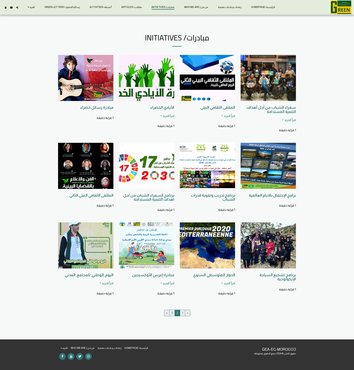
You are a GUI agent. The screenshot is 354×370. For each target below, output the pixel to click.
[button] (17, 7)
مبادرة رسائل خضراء (96, 107)
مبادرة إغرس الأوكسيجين (153, 275)
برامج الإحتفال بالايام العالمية (272, 195)
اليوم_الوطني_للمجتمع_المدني (89, 275)
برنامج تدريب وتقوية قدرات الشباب (213, 197)
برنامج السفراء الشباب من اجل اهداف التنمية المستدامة (148, 197)
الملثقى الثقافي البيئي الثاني (91, 195)
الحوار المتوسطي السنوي (214, 275)
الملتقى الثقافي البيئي (217, 107)
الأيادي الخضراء (162, 107)
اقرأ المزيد (290, 120)
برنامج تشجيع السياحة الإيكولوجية (277, 277)
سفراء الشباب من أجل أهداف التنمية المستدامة (271, 109)
